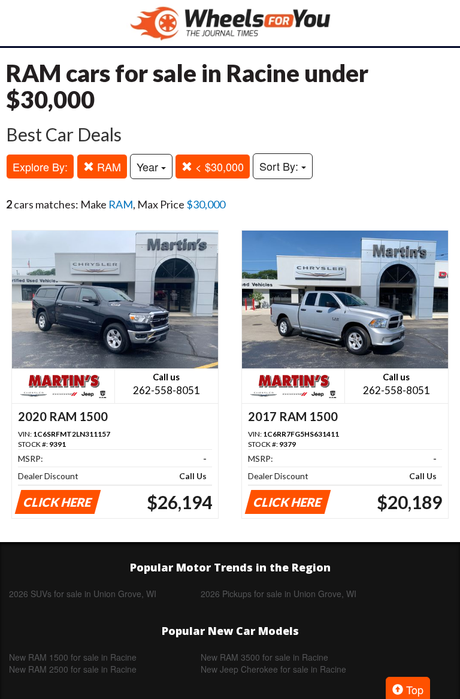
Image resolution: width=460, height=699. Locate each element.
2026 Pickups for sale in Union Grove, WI (278, 594)
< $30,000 (218, 166)
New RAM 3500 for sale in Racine (264, 657)
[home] (230, 23)
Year (149, 166)
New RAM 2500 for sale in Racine (73, 669)
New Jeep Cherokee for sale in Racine (273, 669)
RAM (107, 166)
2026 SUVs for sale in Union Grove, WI (82, 594)
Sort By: (280, 166)
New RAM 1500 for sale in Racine (73, 657)
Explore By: (40, 166)
